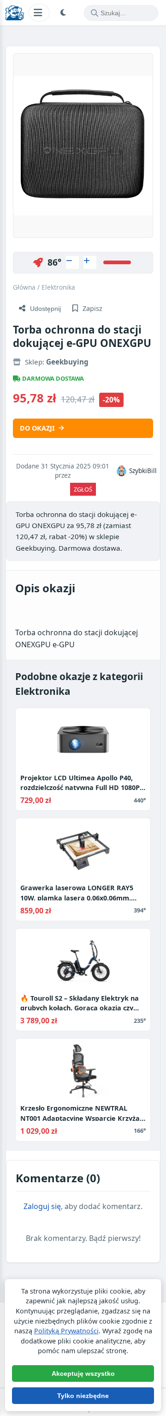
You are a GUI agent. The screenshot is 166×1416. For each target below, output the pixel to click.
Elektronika (58, 287)
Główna (24, 287)
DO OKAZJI (37, 428)
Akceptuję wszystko (83, 1373)
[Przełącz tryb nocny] (64, 13)
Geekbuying (67, 361)
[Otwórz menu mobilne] (39, 13)
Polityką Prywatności (66, 1330)
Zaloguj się (42, 1206)
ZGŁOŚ (83, 489)
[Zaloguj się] (72, 262)
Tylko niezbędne (83, 1395)
